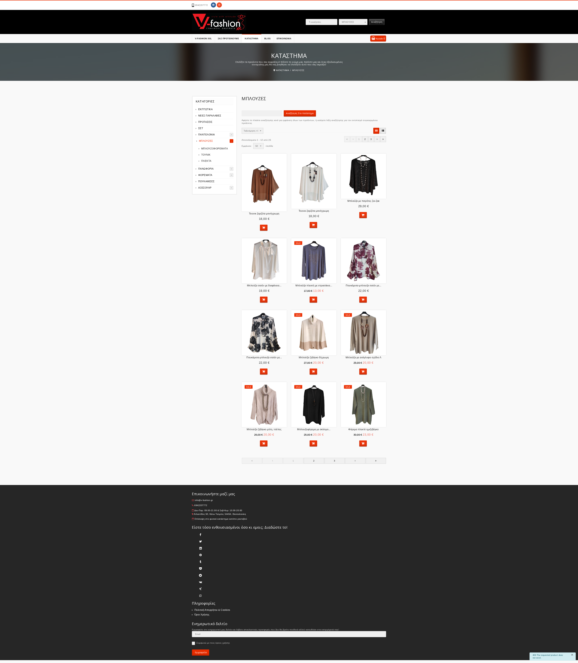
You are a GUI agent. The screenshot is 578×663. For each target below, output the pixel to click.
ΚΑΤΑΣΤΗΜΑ (251, 38)
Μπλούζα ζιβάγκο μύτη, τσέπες (264, 429)
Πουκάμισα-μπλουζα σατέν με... (363, 285)
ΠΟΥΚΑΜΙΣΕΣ (206, 181)
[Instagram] (219, 5)
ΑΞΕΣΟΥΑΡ (205, 187)
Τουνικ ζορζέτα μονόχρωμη (264, 213)
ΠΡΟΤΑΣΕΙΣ (205, 122)
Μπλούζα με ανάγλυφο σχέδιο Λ (363, 357)
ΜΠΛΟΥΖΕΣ (206, 141)
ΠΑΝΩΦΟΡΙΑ (206, 168)
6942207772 (201, 5)
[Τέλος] (383, 139)
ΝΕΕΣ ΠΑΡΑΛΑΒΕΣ (209, 115)
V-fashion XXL (203, 38)
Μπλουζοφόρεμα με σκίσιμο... (314, 429)
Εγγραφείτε (200, 652)
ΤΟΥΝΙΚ (206, 154)
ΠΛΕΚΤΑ (206, 161)
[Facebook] (213, 5)
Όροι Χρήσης (201, 614)
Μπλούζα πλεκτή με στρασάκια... (313, 285)
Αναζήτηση (376, 21)
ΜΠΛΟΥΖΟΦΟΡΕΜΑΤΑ (214, 148)
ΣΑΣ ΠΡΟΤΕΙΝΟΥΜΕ (228, 38)
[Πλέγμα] (376, 131)
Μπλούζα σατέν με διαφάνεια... (264, 285)
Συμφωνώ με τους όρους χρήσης (213, 643)
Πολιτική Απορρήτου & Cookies (212, 610)
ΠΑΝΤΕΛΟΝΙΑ (206, 134)
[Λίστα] (383, 131)
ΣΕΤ (200, 128)
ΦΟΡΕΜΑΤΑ (205, 175)
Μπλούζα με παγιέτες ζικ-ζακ (363, 201)
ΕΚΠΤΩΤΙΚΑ (205, 109)
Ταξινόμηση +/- (251, 131)
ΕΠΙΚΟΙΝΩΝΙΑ (284, 38)
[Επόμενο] (377, 139)
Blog (267, 38)
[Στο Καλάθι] (263, 228)
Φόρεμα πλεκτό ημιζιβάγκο (363, 429)
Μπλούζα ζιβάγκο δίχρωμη (314, 357)
